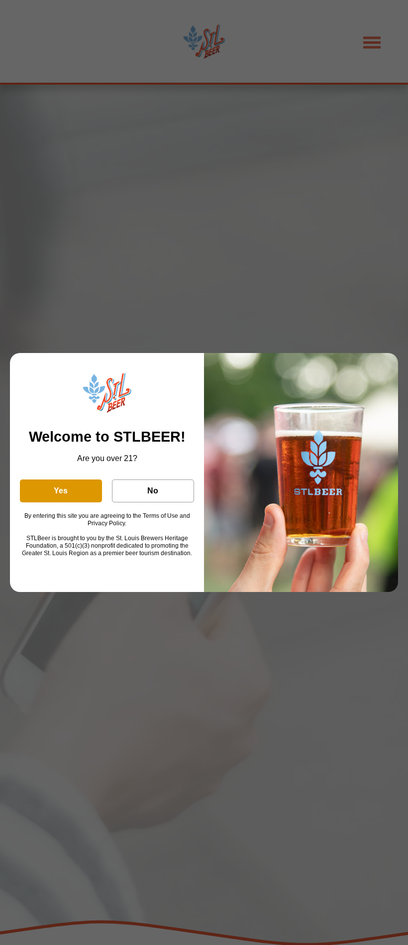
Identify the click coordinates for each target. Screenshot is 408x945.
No (152, 490)
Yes (61, 490)
